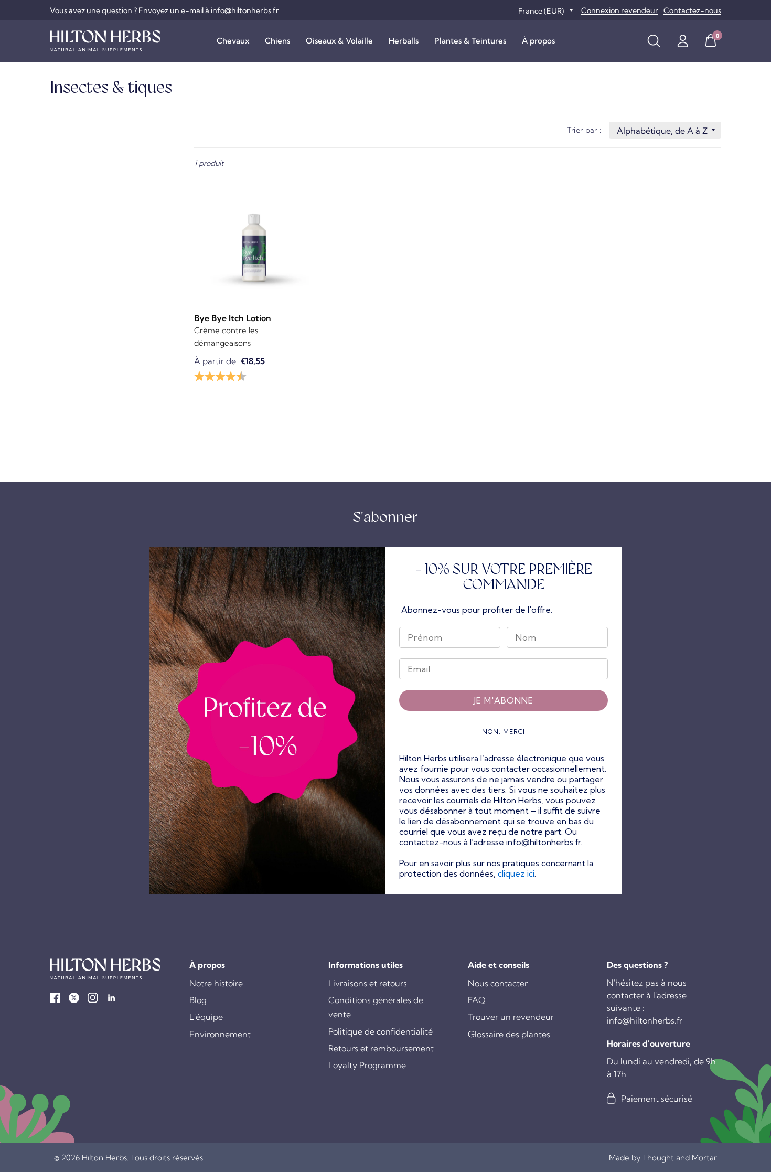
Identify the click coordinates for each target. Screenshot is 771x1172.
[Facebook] (55, 998)
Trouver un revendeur (511, 1016)
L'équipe (206, 1016)
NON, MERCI (503, 732)
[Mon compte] (682, 41)
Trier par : (584, 130)
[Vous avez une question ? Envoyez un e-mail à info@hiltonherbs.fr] (164, 10)
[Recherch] (654, 41)
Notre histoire (216, 983)
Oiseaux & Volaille (339, 41)
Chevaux (233, 41)
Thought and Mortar (679, 1158)
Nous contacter (498, 983)
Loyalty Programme (367, 1065)
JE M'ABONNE (503, 700)
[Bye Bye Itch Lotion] (255, 237)
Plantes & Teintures (470, 41)
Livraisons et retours (367, 983)
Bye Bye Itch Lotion (232, 318)
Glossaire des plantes (509, 1034)
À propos (538, 41)
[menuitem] (233, 41)
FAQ (477, 1000)
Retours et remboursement (381, 1048)
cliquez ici (516, 873)
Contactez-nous (692, 10)
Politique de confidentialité (380, 1031)
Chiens (277, 41)
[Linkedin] (111, 998)
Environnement (220, 1034)
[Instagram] (93, 998)
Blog (198, 1000)
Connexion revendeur (619, 10)
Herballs (404, 41)
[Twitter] (74, 998)
